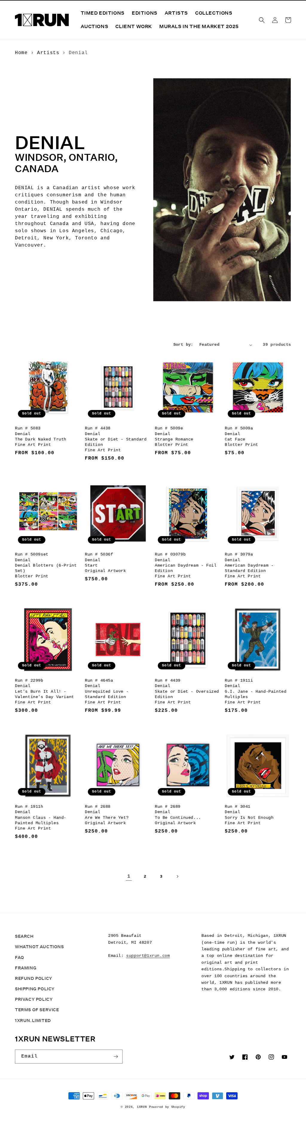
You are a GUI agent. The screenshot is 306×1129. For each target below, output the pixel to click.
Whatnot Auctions (39, 946)
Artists (48, 53)
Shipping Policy (35, 989)
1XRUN (142, 1107)
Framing (25, 968)
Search (24, 936)
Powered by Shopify (167, 1107)
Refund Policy (33, 978)
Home (21, 53)
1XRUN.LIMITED (33, 1020)
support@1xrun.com (148, 955)
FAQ (19, 957)
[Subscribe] (115, 1057)
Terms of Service (37, 1009)
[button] (261, 20)
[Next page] (177, 876)
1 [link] (129, 876)
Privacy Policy (34, 999)
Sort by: (183, 344)
